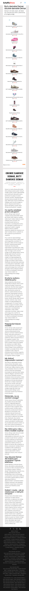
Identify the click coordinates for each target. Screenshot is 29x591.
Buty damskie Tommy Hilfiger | (11, 587)
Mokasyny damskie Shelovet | (17, 536)
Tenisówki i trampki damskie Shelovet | (15, 539)
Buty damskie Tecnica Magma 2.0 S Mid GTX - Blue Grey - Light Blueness (14, 57)
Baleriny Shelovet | (14, 544)
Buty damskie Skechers (14, 551)
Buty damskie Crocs (8, 577)
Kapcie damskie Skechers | (15, 559)
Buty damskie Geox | (20, 586)
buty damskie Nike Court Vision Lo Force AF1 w (14, 34)
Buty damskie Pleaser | (9, 584)
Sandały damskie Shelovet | (10, 537)
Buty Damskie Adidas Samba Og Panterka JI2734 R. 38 (14, 73)
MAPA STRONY (14, 531)
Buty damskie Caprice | (9, 586)
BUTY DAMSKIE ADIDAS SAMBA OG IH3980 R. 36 (14, 89)
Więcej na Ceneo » (6, 164)
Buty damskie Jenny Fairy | (9, 581)
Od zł (14, 27)
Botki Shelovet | (9, 534)
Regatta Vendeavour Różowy (14, 112)
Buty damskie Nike (14, 567)
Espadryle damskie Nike (18, 575)
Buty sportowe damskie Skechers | (12, 553)
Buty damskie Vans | (20, 584)
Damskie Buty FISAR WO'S (14, 105)
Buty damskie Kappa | (8, 579)
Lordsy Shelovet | (10, 547)
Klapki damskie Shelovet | (10, 540)
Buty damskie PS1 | (21, 581)
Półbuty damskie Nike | (15, 573)
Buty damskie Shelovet (14, 532)
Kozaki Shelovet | (21, 540)
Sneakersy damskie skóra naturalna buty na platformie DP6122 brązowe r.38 (14, 160)
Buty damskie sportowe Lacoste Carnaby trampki (14, 144)
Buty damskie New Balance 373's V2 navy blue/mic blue (14, 136)
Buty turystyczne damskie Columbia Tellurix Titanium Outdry (14, 65)
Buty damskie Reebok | (9, 582)
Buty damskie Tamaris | (20, 579)
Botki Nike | (6, 573)
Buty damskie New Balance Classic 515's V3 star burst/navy (14, 26)
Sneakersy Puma (14, 41)
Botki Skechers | (13, 556)
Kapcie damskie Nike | (20, 572)
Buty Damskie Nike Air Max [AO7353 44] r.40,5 (14, 97)
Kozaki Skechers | (13, 562)
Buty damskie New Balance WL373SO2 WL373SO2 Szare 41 (14, 152)
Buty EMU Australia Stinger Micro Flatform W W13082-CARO (14, 128)
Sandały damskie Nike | (13, 570)
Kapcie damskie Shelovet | (10, 542)
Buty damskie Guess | (20, 582)
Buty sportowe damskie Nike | (10, 568)
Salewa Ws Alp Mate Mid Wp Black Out (14, 81)
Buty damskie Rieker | (19, 577)
